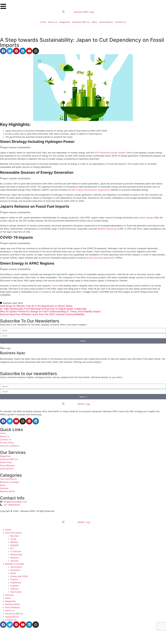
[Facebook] (3, 51)
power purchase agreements (101, 257)
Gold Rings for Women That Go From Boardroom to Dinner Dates (36, 306)
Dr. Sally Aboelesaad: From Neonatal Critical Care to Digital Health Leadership (43, 308)
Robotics (14, 557)
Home (8, 529)
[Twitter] (9, 51)
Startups (9, 595)
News (8, 598)
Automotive (16, 567)
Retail (13, 573)
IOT (12, 548)
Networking (16, 554)
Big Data (14, 536)
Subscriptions (12, 616)
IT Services (15, 551)
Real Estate (15, 592)
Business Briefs (12, 604)
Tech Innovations (13, 532)
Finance (14, 579)
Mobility (14, 542)
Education (15, 570)
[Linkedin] (22, 51)
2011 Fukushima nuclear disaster (110, 152)
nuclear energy (146, 217)
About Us (9, 610)
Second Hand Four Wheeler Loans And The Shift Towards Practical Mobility (42, 314)
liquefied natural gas (107, 228)
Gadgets (14, 545)
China (54, 285)
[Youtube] (29, 51)
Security (14, 560)
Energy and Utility (19, 576)
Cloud (13, 539)
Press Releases (12, 607)
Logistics (14, 585)
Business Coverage (14, 564)
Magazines (10, 601)
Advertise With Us (14, 613)
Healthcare (15, 582)
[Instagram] (35, 51)
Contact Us (10, 620)
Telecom (14, 588)
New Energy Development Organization (90, 189)
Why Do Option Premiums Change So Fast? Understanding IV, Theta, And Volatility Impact (50, 311)
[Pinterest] (16, 51)
